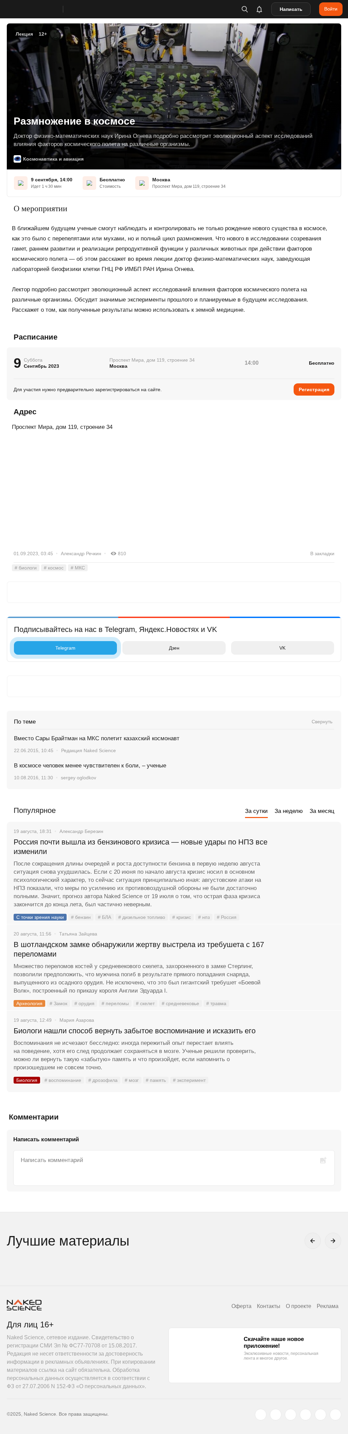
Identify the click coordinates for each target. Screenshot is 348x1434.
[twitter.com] (260, 1414)
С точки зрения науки (40, 917)
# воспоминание (63, 1080)
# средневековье (180, 1003)
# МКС (78, 567)
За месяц (322, 811)
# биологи (26, 567)
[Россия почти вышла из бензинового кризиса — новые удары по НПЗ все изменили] (305, 867)
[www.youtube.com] (290, 1414)
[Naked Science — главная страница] (42, 9)
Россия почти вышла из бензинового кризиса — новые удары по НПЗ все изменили (140, 847)
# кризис (181, 917)
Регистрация (314, 389)
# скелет (145, 1003)
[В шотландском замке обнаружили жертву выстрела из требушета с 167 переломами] (305, 970)
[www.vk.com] (275, 1414)
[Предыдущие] (312, 1241)
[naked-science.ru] (335, 1414)
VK (282, 648)
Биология (26, 1080)
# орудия (84, 1003)
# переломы (115, 1003)
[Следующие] (333, 1241)
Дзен (174, 648)
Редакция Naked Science (88, 750)
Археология (29, 1003)
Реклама (327, 1306)
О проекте (298, 1306)
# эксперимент (189, 1080)
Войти (330, 9)
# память (156, 1080)
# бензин (81, 917)
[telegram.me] (320, 1414)
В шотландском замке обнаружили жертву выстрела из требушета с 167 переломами (139, 949)
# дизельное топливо (141, 917)
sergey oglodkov (78, 777)
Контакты (268, 1306)
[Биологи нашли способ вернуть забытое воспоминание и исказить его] (305, 1056)
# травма (216, 1003)
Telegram (65, 648)
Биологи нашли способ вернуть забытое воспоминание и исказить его (135, 1031)
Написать (291, 9)
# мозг (132, 1080)
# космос (54, 567)
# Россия (227, 917)
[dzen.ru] (305, 1414)
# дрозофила (103, 1080)
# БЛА (104, 917)
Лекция (24, 34)
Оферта (241, 1306)
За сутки (256, 811)
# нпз (204, 917)
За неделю (289, 811)
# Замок (58, 1003)
